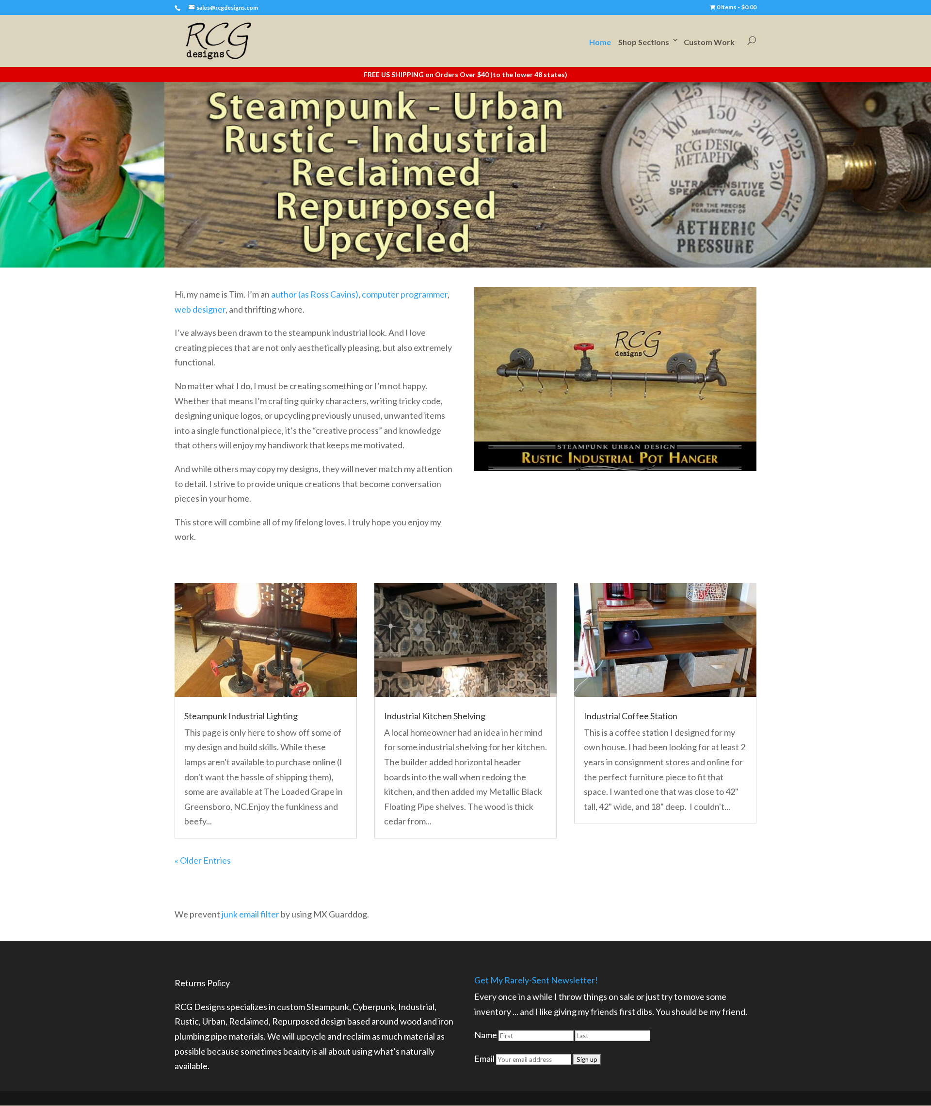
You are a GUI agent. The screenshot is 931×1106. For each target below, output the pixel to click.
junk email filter (250, 914)
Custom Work (709, 42)
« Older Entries (203, 860)
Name (485, 1034)
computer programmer (405, 294)
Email (484, 1058)
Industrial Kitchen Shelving (434, 716)
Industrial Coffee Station (630, 716)
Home (600, 42)
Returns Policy (202, 983)
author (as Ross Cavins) (314, 294)
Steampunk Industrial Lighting (241, 716)
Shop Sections (643, 42)
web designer (200, 309)
